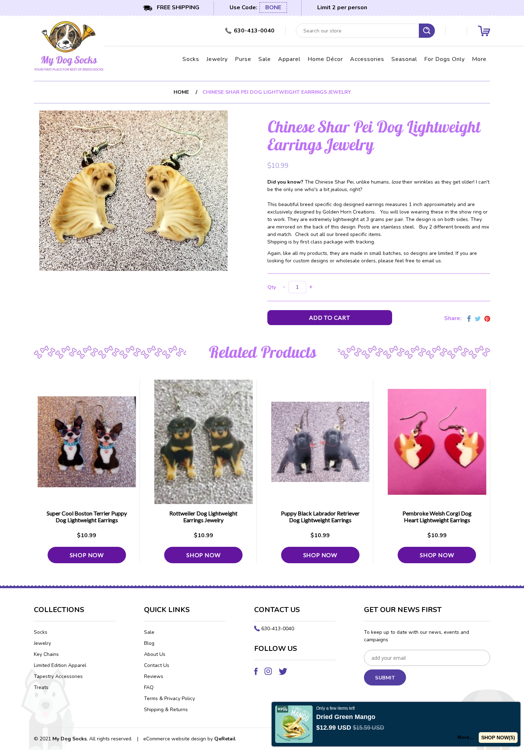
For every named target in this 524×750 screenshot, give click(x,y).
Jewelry (217, 59)
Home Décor (325, 59)
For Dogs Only (444, 59)
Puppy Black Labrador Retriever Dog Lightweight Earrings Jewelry (320, 520)
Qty (271, 287)
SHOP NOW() (498, 737)
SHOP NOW (87, 554)
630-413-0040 (277, 628)
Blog (149, 643)
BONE (273, 7)
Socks (191, 59)
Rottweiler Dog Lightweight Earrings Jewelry (203, 516)
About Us (154, 654)
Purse (243, 59)
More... (465, 737)
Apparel (289, 59)
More (479, 59)
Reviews (153, 676)
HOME (181, 92)
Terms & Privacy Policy (169, 698)
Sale (264, 59)
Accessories (367, 59)
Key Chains (46, 654)
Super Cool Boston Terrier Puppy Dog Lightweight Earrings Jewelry (87, 520)
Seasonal (404, 59)
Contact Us (156, 665)
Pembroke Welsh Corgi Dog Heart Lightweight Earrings (437, 516)
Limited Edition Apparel (60, 665)
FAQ (149, 687)
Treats (41, 687)
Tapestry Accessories (58, 676)
